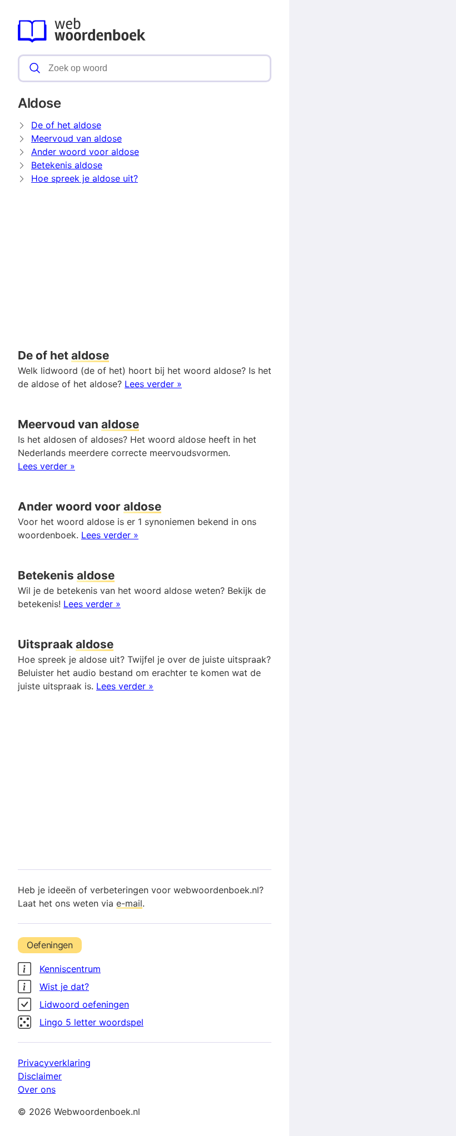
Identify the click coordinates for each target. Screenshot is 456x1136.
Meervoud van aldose (76, 138)
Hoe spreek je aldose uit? (84, 178)
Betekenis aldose (66, 165)
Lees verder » (153, 383)
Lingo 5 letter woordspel (91, 1022)
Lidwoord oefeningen (84, 1004)
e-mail (129, 903)
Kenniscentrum (70, 968)
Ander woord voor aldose (85, 151)
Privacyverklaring (54, 1062)
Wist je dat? (64, 986)
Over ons (37, 1089)
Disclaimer (40, 1076)
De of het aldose (66, 125)
